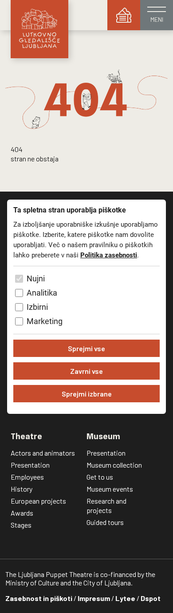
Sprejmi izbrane (87, 393)
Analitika (42, 292)
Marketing (45, 321)
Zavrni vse (86, 371)
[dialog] (86, 306)
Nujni (36, 278)
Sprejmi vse (86, 348)
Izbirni (37, 307)
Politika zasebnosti (108, 255)
